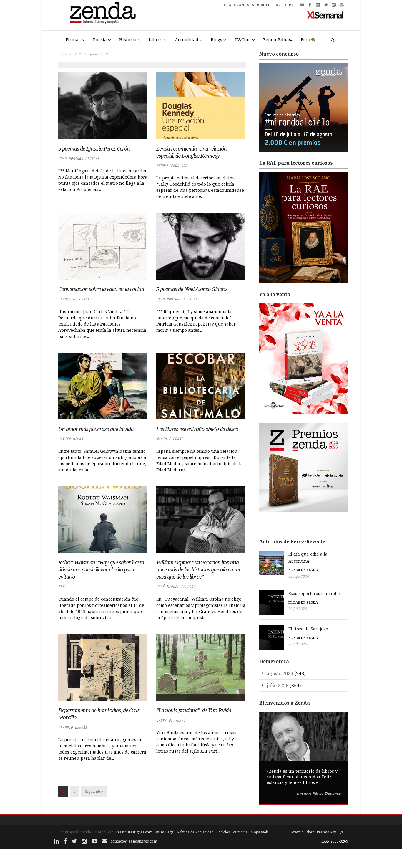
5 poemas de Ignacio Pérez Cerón (94, 148)
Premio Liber (302, 832)
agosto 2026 (280, 673)
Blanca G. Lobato (74, 299)
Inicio (62, 54)
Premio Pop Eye (330, 832)
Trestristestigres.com (133, 832)
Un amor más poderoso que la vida (95, 428)
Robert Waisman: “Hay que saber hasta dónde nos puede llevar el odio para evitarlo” (101, 569)
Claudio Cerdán (72, 727)
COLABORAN (232, 5)
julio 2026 (277, 685)
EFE (61, 586)
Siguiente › (94, 791)
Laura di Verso (170, 720)
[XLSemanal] (325, 15)
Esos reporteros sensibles (314, 593)
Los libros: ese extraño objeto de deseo (197, 428)
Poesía (100, 39)
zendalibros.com (171, 165)
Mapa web (259, 832)
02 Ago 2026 (298, 576)
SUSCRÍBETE (258, 5)
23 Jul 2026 (297, 644)
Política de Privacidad (195, 832)
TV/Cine (243, 39)
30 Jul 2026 (297, 608)
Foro (305, 39)
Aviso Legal (165, 832)
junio (94, 54)
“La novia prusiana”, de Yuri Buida (193, 710)
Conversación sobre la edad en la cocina (101, 289)
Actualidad (186, 39)
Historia (128, 39)
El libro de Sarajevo (308, 629)
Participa (240, 832)
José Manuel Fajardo (175, 586)
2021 (78, 54)
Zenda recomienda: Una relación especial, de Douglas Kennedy (191, 152)
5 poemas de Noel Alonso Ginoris (191, 289)
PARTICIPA (283, 5)
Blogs (216, 39)
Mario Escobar (169, 439)
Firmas (73, 39)
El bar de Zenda (303, 569)
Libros (155, 39)
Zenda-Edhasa (278, 39)
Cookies (223, 832)
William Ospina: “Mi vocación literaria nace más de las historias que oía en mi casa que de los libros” (198, 569)
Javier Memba (70, 439)
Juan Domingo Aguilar (78, 158)
